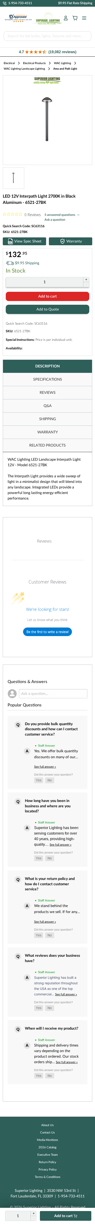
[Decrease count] (86, 284)
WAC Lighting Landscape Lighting (24, 68)
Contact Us (47, 1132)
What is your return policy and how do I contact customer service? (50, 884)
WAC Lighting (62, 63)
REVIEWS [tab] (48, 393)
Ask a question (55, 219)
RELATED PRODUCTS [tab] (47, 445)
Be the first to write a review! (47, 632)
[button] (47, 51)
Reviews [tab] (44, 541)
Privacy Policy (48, 1169)
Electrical (9, 63)
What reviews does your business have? (52, 958)
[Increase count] (86, 279)
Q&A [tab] (48, 406)
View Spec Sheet (28, 241)
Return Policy (47, 1162)
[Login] (65, 18)
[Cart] (75, 18)
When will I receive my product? (51, 1028)
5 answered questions (60, 215)
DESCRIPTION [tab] (47, 366)
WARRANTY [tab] (47, 432)
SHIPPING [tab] (47, 419)
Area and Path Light (65, 68)
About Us (47, 1125)
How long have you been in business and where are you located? (48, 806)
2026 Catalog (47, 1147)
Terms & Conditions (47, 1177)
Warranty (74, 241)
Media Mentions (47, 1140)
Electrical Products (34, 63)
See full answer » (45, 766)
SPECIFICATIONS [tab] (47, 379)
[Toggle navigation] (83, 18)
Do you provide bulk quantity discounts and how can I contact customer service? (51, 729)
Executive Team (47, 1154)
